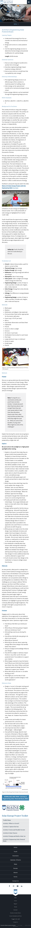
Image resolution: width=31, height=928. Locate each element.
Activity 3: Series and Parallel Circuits (14, 830)
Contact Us (15, 881)
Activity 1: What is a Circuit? (11, 823)
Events (15, 900)
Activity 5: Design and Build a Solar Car (14, 836)
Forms (15, 877)
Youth (15, 851)
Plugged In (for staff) (16, 919)
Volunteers (15, 856)
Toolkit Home (7, 820)
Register (15, 903)
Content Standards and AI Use (15, 916)
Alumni (16, 872)
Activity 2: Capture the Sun (11, 826)
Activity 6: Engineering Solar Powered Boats (14, 840)
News (15, 864)
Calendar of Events (15, 860)
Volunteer (15, 910)
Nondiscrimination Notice (15, 913)
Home (15, 847)
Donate (15, 868)
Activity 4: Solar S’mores (10, 833)
